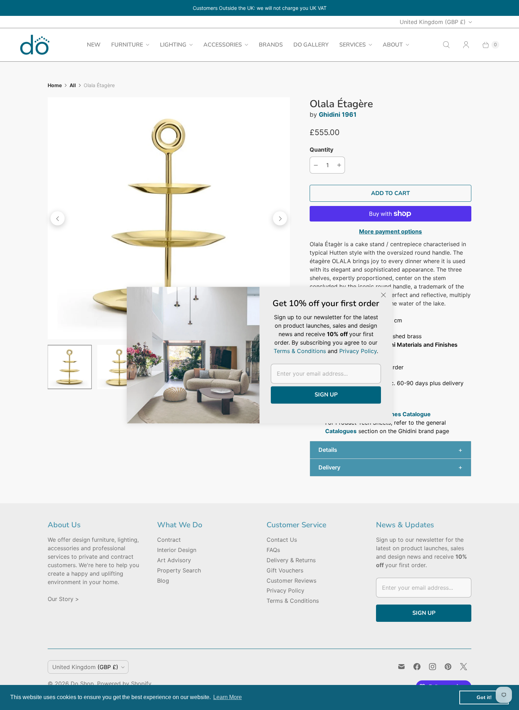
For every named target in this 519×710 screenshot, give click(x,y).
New (94, 45)
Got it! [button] (484, 697)
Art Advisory (174, 560)
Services (352, 45)
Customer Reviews (291, 580)
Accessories (222, 45)
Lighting (173, 45)
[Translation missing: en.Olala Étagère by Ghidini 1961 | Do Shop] (69, 367)
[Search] (446, 44)
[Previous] (57, 218)
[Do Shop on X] (463, 666)
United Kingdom (433, 21)
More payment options (390, 231)
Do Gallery (311, 45)
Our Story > (63, 598)
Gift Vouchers (285, 570)
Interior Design (176, 549)
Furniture (127, 45)
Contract (169, 539)
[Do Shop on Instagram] (432, 666)
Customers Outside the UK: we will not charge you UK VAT (260, 8)
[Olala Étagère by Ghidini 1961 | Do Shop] (169, 218)
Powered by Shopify (124, 683)
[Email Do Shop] (401, 666)
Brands (271, 45)
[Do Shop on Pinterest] (448, 666)
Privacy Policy (285, 590)
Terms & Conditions (293, 600)
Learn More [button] (227, 697)
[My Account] (466, 44)
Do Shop (82, 683)
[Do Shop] (35, 44)
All (73, 85)
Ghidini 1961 (338, 114)
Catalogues (341, 431)
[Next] (280, 218)
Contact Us (282, 539)
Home (55, 85)
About (393, 45)
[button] (390, 450)
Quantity (321, 149)
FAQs (273, 549)
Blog (163, 580)
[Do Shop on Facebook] (417, 666)
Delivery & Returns (291, 560)
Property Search (179, 570)
